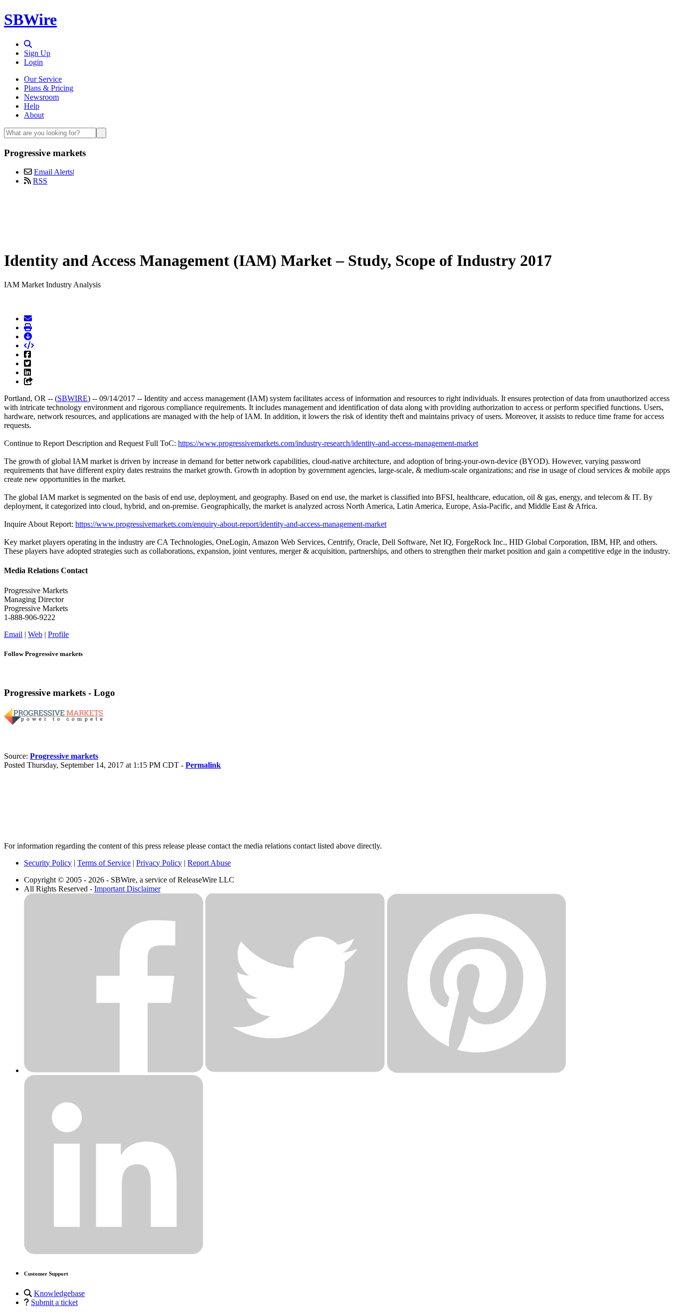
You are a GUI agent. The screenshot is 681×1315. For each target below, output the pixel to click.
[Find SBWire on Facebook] (113, 1070)
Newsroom (41, 97)
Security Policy (48, 863)
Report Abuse (209, 863)
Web (35, 634)
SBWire (30, 19)
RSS (40, 181)
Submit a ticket (54, 1302)
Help (31, 106)
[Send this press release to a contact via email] (28, 318)
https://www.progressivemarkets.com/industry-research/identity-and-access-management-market (328, 443)
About (34, 115)
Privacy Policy (159, 863)
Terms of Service (104, 863)
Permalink (203, 765)
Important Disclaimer (127, 888)
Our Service (43, 79)
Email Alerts (53, 172)
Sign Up (37, 53)
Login (33, 62)
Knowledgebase (59, 1293)
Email (13, 634)
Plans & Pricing (48, 88)
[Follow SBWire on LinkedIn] (113, 1252)
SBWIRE (72, 398)
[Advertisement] (340, 216)
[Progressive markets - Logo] (54, 722)
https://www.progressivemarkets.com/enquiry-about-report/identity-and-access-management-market (230, 524)
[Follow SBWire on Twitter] (295, 1070)
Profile (58, 634)
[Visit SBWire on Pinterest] (476, 1070)
